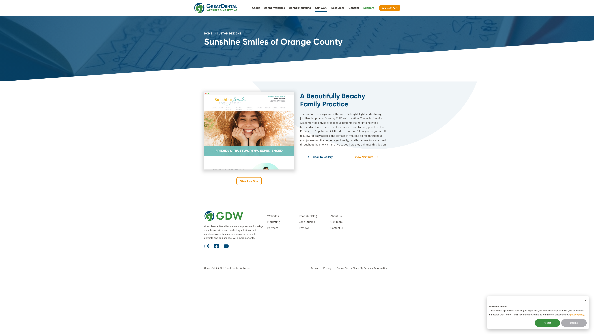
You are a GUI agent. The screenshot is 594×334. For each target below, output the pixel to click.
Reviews (304, 228)
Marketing (273, 222)
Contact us (337, 228)
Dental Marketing (300, 8)
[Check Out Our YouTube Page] (226, 246)
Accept (547, 322)
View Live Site (249, 181)
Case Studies (307, 222)
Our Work (321, 8)
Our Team (336, 222)
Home (208, 33)
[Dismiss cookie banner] (585, 300)
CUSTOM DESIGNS (229, 33)
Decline (574, 322)
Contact (354, 8)
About (256, 8)
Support (368, 8)
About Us (336, 216)
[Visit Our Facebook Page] (216, 246)
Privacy (327, 268)
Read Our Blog (308, 216)
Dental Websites (274, 8)
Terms (314, 268)
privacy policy (577, 314)
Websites (273, 216)
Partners (272, 228)
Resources (337, 8)
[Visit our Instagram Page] (206, 246)
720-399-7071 (390, 7)
